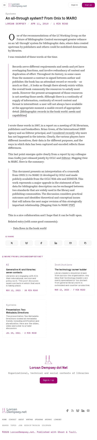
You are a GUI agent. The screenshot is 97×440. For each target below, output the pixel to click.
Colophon (46, 426)
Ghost (61, 432)
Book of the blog (32, 426)
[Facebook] (67, 410)
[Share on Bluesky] (26, 243)
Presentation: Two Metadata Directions (17, 311)
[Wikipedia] (93, 410)
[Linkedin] (82, 410)
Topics (13, 426)
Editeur (66, 158)
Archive (48, 420)
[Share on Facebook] (41, 243)
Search (5, 426)
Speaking (39, 420)
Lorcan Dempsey (16, 23)
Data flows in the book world (29, 228)
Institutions (63, 264)
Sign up (88, 5)
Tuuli (72, 432)
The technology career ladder (71, 269)
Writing (29, 420)
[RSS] (72, 410)
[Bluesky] (77, 410)
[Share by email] (70, 243)
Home (4, 420)
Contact (12, 420)
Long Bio (57, 420)
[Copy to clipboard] (85, 243)
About (21, 420)
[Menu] (4, 5)
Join (20, 426)
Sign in (74, 5)
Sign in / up (48, 380)
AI (7, 264)
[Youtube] (88, 410)
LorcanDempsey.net (22, 432)
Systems (11, 13)
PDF (71, 205)
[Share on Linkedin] (56, 243)
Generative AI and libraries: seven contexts (21, 271)
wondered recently (64, 133)
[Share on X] (12, 243)
